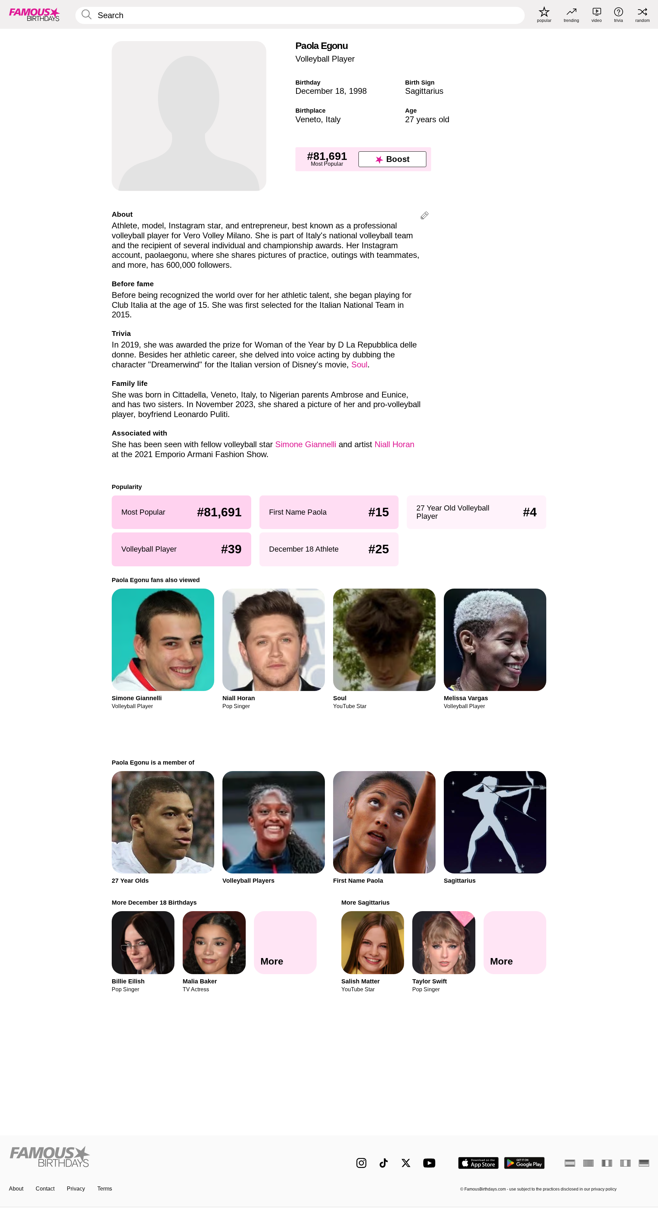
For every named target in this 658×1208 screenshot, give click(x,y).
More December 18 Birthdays (154, 902)
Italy (333, 119)
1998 (358, 91)
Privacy (76, 1189)
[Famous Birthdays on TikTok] (384, 1163)
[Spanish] (570, 1163)
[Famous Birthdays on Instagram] (361, 1163)
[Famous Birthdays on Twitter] (406, 1163)
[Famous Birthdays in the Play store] (524, 1163)
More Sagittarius (365, 902)
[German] (644, 1163)
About (16, 1189)
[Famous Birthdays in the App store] (478, 1163)
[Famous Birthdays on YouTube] (430, 1163)
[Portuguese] (588, 1163)
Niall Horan (394, 444)
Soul (359, 364)
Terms (104, 1189)
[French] (607, 1163)
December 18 (319, 91)
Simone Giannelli (305, 444)
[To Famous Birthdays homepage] (34, 14)
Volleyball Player (325, 58)
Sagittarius (424, 91)
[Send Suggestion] (424, 216)
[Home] (167, 1157)
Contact (45, 1189)
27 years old (427, 119)
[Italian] (625, 1163)
